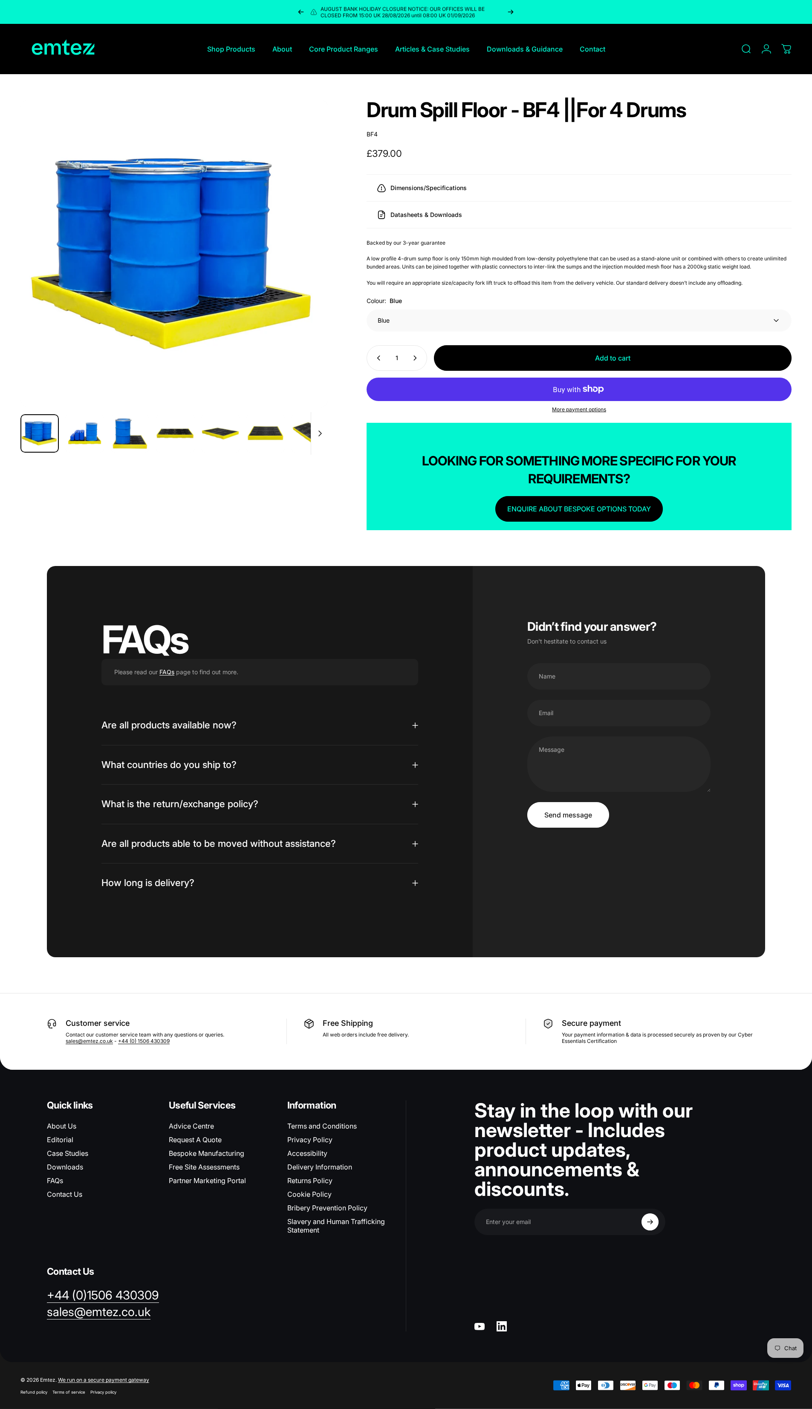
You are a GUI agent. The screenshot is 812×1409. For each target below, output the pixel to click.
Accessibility (307, 1153)
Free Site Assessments (204, 1167)
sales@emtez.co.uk (89, 1041)
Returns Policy (309, 1180)
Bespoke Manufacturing (206, 1153)
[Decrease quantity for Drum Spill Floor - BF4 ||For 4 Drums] (377, 358)
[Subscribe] (650, 1221)
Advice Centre (191, 1126)
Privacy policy (103, 1392)
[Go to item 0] (39, 433)
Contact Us (64, 1194)
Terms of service (68, 1392)
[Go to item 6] (265, 433)
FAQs (166, 672)
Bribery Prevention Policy (327, 1208)
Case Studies (67, 1153)
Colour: (384, 300)
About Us (61, 1126)
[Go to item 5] (220, 433)
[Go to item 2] (85, 433)
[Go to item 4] (175, 433)
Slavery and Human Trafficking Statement (336, 1225)
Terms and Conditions (322, 1126)
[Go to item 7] (311, 433)
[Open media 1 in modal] (174, 253)
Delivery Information (319, 1167)
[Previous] (301, 12)
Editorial (60, 1139)
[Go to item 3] (130, 433)
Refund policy (33, 1392)
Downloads (65, 1167)
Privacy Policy (309, 1139)
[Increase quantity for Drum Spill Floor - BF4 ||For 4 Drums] (417, 358)
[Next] (510, 12)
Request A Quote (195, 1139)
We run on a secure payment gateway (103, 1380)
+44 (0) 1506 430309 (144, 1041)
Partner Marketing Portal (207, 1180)
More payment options (579, 409)
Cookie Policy (309, 1194)
